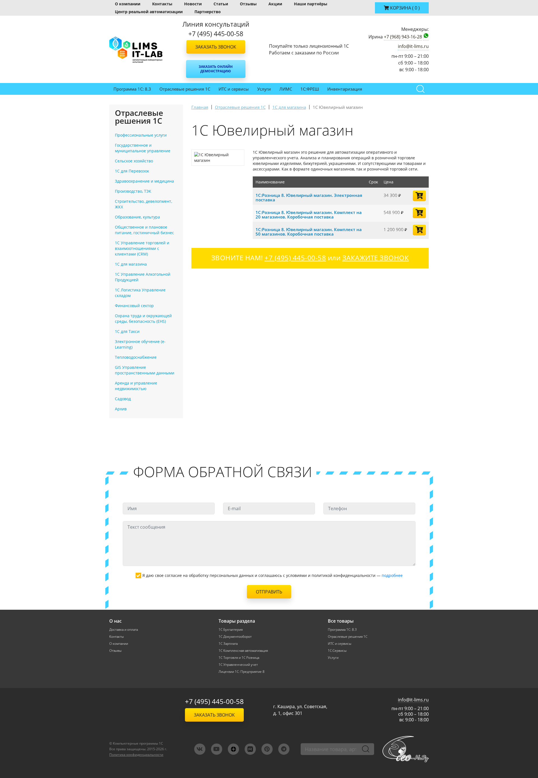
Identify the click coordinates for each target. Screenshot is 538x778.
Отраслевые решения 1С (184, 89)
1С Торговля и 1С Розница (239, 657)
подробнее (392, 575)
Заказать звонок (215, 47)
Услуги (264, 89)
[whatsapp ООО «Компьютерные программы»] (426, 37)
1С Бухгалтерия (231, 629)
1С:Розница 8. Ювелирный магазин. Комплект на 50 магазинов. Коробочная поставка (309, 232)
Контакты (162, 3)
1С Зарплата (228, 643)
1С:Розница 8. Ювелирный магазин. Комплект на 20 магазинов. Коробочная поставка (309, 215)
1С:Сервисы (337, 650)
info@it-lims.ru (413, 46)
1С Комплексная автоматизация (243, 650)
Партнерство (207, 11)
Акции (275, 3)
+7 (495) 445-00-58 (214, 701)
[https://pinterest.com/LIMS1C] (267, 749)
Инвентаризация (344, 89)
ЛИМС (285, 89)
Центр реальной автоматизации (149, 11)
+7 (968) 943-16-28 (403, 37)
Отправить (269, 592)
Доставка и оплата (123, 629)
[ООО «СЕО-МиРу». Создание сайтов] (405, 749)
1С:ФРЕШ (309, 89)
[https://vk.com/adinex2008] (199, 749)
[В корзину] (419, 195)
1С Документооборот (235, 636)
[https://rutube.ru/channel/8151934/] (250, 749)
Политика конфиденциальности (136, 754)
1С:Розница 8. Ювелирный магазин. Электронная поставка (309, 197)
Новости (193, 3)
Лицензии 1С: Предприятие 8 (242, 671)
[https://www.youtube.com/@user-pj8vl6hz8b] (216, 749)
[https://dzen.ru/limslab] (233, 749)
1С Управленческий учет (238, 664)
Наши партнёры (310, 3)
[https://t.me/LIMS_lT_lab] (283, 749)
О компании (127, 3)
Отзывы (248, 3)
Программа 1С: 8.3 (132, 89)
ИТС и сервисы (234, 89)
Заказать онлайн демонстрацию (216, 69)
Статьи (221, 3)
